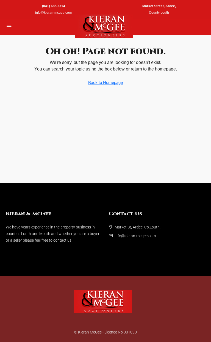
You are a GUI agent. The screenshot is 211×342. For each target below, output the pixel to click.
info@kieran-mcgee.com (53, 13)
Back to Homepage (105, 82)
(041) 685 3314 (53, 6)
